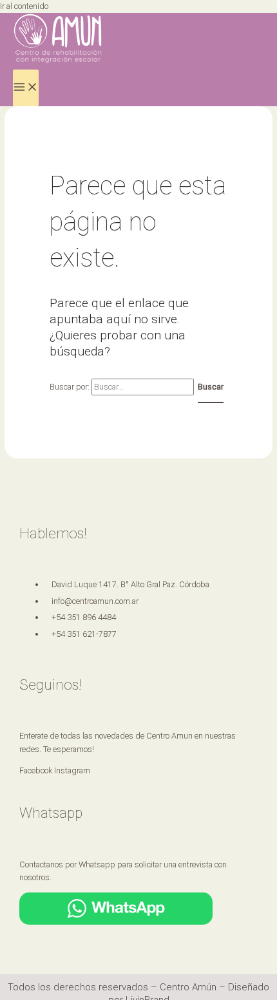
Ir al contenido (24, 6)
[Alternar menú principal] (26, 88)
